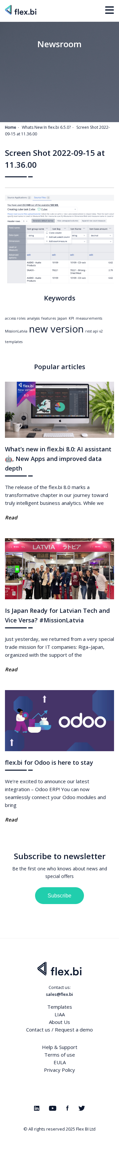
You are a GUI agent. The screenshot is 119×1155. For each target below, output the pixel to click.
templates (13, 341)
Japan (62, 318)
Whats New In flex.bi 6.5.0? (46, 127)
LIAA (60, 1014)
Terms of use (59, 1054)
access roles (15, 318)
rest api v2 (94, 331)
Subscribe (59, 895)
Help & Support (59, 1047)
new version (56, 328)
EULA (60, 1062)
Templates (59, 1006)
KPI (71, 318)
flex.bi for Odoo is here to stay (49, 762)
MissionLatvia (16, 331)
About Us (59, 1022)
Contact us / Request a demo (59, 1029)
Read (11, 517)
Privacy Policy (59, 1070)
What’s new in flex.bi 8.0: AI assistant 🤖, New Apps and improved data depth (58, 458)
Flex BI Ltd (86, 1129)
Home (10, 127)
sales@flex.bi (59, 994)
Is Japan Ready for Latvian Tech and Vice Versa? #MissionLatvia (57, 615)
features (48, 318)
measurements (89, 318)
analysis (33, 318)
